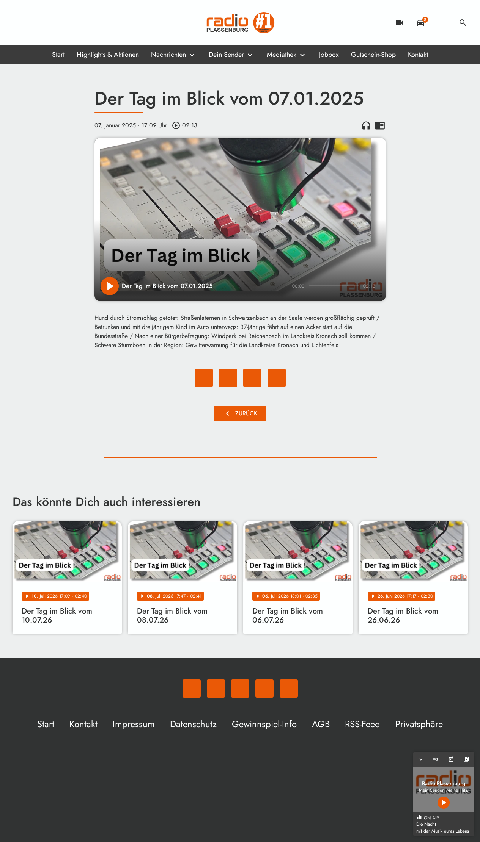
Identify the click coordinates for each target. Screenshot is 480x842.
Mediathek (281, 54)
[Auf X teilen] (228, 378)
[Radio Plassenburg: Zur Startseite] (240, 23)
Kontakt (418, 54)
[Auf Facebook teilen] (204, 378)
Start (58, 54)
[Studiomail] (65, 22)
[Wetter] (441, 22)
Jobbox (329, 54)
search (462, 22)
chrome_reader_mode (380, 125)
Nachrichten (168, 54)
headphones (366, 125)
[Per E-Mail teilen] (277, 378)
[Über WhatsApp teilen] (252, 378)
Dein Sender (226, 54)
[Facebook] (35, 22)
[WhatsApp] (20, 22)
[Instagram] (50, 22)
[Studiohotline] (80, 22)
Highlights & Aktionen (108, 54)
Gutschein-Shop (373, 54)
